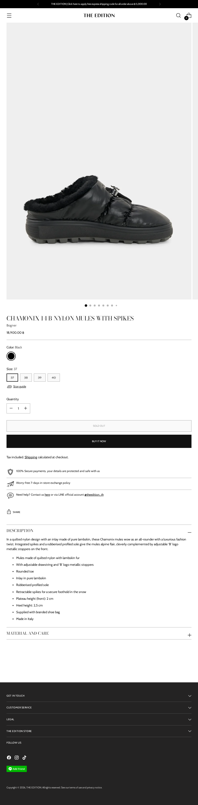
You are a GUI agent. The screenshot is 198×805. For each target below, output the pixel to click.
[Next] (160, 4)
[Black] (11, 356)
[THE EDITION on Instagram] (17, 758)
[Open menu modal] (9, 15)
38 (26, 377)
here (47, 494)
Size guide (19, 386)
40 (54, 377)
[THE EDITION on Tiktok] (25, 758)
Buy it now (99, 441)
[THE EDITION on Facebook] (9, 758)
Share (16, 512)
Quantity (13, 399)
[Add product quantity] (11, 408)
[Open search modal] (179, 15)
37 (12, 377)
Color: (14, 347)
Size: (12, 369)
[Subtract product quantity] (25, 408)
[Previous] (38, 4)
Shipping (31, 457)
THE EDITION (33, 787)
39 (40, 377)
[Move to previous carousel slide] (176, 666)
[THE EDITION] (99, 15)
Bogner (11, 325)
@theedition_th (94, 494)
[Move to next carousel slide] (187, 666)
